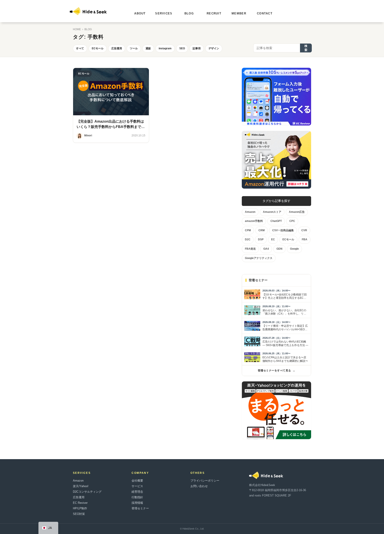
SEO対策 (79, 514)
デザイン (213, 48)
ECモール (98, 48)
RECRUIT (214, 13)
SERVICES (163, 13)
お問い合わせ (199, 486)
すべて (80, 48)
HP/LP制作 (80, 508)
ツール (134, 48)
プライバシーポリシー (204, 480)
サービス (137, 486)
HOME (77, 29)
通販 (148, 48)
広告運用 (116, 48)
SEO (182, 48)
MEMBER (239, 13)
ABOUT (140, 13)
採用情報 (137, 502)
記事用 (197, 48)
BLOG (189, 13)
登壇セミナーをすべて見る (276, 370)
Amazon (78, 480)
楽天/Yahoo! (80, 486)
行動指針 (137, 497)
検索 (305, 48)
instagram (165, 48)
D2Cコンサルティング (87, 491)
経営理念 (137, 491)
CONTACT (264, 13)
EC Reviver (80, 502)
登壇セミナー (140, 508)
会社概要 (137, 480)
